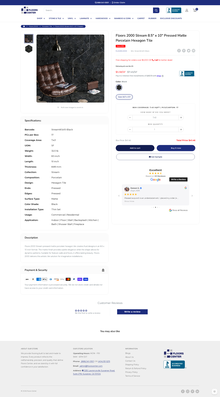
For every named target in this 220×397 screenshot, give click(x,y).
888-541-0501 (103, 2)
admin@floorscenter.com (90, 366)
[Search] (156, 10)
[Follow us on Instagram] (187, 391)
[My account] (186, 10)
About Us (129, 357)
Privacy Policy (131, 372)
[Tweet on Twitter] (188, 50)
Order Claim (119, 2)
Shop (39, 18)
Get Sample (156, 157)
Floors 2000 (33, 26)
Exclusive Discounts (171, 18)
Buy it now (176, 148)
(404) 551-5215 (104, 361)
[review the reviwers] (186, 188)
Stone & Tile (55, 18)
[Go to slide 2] (153, 207)
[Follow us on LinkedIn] (197, 391)
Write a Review (178, 179)
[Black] (119, 87)
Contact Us (130, 361)
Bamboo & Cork (122, 18)
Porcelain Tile (47, 26)
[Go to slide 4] (157, 207)
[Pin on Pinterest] (184, 50)
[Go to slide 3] (155, 207)
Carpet (141, 18)
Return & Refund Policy (135, 368)
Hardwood (102, 18)
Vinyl (70, 18)
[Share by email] (193, 50)
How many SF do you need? (156, 112)
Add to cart (135, 148)
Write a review (132, 312)
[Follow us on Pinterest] (192, 391)
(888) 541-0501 (87, 361)
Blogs (127, 353)
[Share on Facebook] (179, 50)
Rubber (152, 18)
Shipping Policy (132, 364)
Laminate (84, 18)
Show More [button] (129, 201)
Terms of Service (132, 376)
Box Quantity (155, 124)
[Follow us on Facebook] (183, 391)
